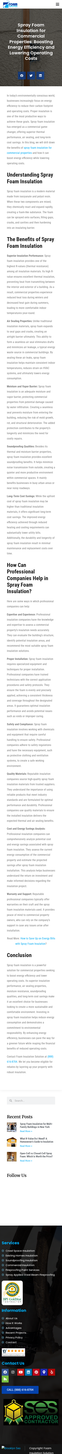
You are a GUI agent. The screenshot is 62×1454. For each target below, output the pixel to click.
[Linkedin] (28, 1372)
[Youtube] (20, 1372)
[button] (57, 4)
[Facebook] (5, 1372)
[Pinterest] (36, 1372)
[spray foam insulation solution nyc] (10, 4)
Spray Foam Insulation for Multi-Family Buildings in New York (36, 1125)
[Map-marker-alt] (43, 1372)
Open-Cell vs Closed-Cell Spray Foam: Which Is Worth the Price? (36, 1155)
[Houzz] (5, 1379)
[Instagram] (12, 1372)
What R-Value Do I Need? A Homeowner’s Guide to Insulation (36, 1140)
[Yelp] (51, 1372)
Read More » (26, 1131)
